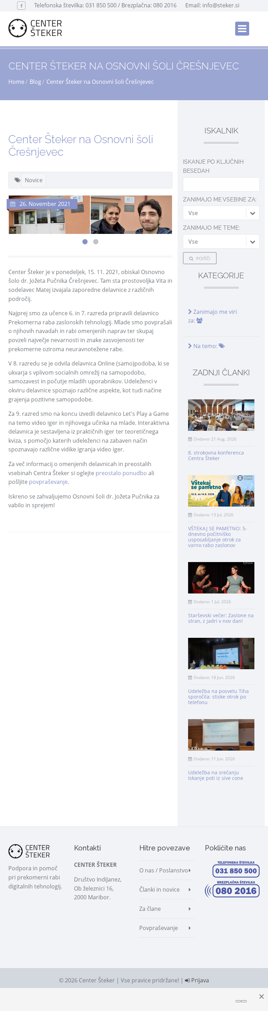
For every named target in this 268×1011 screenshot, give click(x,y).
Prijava (199, 980)
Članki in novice (159, 889)
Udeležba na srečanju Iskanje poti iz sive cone (215, 775)
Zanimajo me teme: (211, 227)
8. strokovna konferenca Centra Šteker (216, 455)
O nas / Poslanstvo (163, 870)
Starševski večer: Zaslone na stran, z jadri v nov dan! (221, 618)
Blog (35, 82)
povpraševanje (48, 482)
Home (16, 82)
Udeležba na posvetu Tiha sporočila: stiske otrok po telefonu (218, 697)
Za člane (150, 909)
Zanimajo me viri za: (212, 316)
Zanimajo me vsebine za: (219, 199)
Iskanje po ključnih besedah (213, 166)
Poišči (202, 258)
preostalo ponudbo (121, 473)
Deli (26, 545)
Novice (34, 180)
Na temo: (205, 346)
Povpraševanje (158, 928)
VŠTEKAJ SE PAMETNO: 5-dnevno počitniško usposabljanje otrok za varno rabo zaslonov (217, 536)
